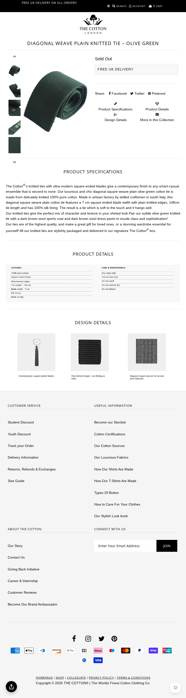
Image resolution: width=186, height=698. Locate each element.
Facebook (119, 93)
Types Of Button (106, 493)
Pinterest (158, 93)
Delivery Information (23, 457)
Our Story (15, 546)
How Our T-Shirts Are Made (115, 481)
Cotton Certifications (109, 434)
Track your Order (21, 446)
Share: (100, 93)
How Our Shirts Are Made (113, 469)
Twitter (139, 93)
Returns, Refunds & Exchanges (32, 469)
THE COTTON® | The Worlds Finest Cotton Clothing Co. (107, 683)
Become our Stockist (110, 422)
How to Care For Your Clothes (117, 504)
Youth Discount (19, 434)
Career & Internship (23, 581)
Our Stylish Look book (111, 516)
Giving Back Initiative (23, 569)
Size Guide (16, 481)
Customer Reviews (22, 592)
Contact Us (16, 557)
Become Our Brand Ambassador (32, 604)
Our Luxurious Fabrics (111, 457)
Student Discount (21, 422)
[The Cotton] (93, 24)
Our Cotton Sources (109, 446)
